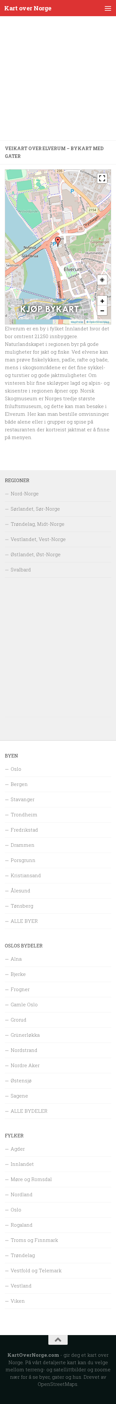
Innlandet (22, 1164)
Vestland (21, 1285)
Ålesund (20, 890)
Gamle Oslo (24, 1004)
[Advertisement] (58, 78)
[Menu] (108, 8)
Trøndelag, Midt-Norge (37, 524)
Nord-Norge (25, 493)
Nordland (22, 1194)
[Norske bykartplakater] (49, 317)
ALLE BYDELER (29, 1111)
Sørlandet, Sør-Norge (35, 508)
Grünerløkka (25, 1035)
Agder (18, 1148)
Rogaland (22, 1225)
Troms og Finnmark (34, 1240)
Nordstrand (24, 1050)
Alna (16, 959)
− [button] (102, 310)
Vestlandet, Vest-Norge (38, 539)
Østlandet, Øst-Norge (36, 554)
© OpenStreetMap (97, 322)
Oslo (16, 769)
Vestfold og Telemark (36, 1270)
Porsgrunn (23, 860)
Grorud (18, 1019)
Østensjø (21, 1080)
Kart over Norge (28, 8)
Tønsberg (22, 905)
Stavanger (22, 799)
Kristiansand (26, 875)
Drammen (22, 845)
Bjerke (18, 974)
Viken (18, 1301)
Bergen (19, 784)
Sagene (19, 1095)
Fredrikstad (24, 829)
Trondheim (24, 814)
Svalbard (21, 569)
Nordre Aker (25, 1065)
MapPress (77, 322)
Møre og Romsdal (31, 1179)
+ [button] (102, 300)
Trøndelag (23, 1255)
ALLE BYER (24, 921)
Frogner (20, 989)
